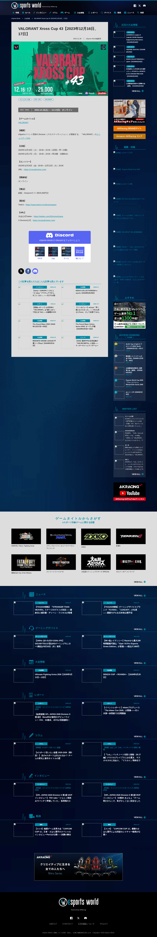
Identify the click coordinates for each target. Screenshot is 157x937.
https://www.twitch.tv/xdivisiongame (41, 205)
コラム (55, 13)
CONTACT (67, 924)
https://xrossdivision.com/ (35, 169)
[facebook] (71, 918)
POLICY (104, 924)
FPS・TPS (37, 99)
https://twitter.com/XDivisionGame (48, 216)
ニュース (130, 13)
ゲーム (67, 13)
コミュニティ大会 (25, 99)
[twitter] (78, 918)
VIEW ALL (136, 91)
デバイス (107, 13)
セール (27, 13)
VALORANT (48, 99)
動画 (119, 13)
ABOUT (53, 924)
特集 (17, 13)
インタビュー (41, 13)
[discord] (85, 918)
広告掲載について (86, 924)
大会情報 (80, 13)
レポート (94, 13)
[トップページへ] (78, 904)
